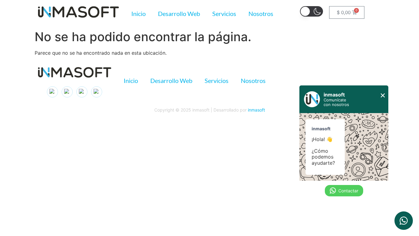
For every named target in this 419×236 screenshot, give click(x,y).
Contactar (348, 190)
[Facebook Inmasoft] (96, 91)
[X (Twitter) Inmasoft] (81, 91)
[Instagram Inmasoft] (52, 91)
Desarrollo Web (179, 13)
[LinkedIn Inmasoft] (67, 91)
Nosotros (260, 13)
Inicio (138, 13)
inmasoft (256, 109)
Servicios (224, 13)
